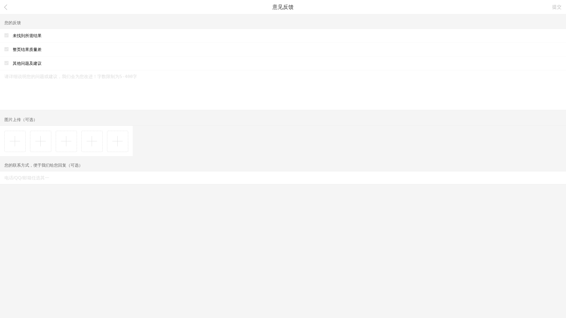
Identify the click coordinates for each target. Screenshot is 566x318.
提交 (557, 6)
